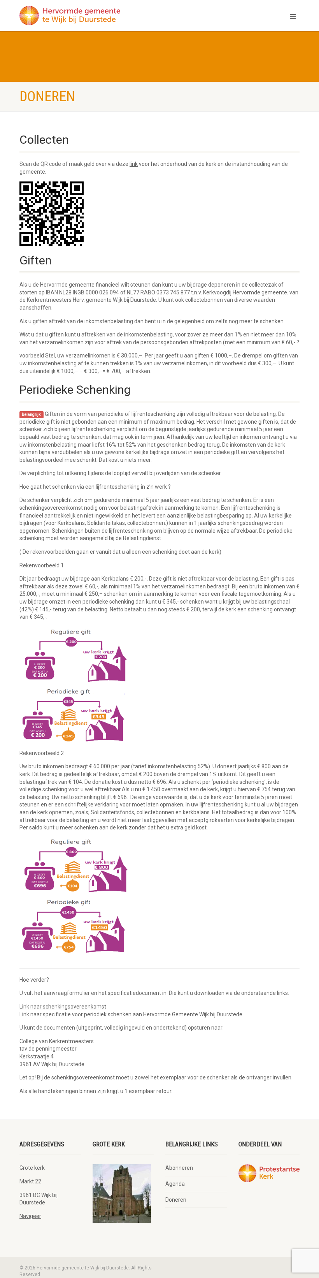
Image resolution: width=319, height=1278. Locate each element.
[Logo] (86, 15)
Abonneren (179, 1168)
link (134, 164)
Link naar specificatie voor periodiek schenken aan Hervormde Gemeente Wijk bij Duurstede (130, 1014)
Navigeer (30, 1216)
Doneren (175, 1200)
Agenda (175, 1184)
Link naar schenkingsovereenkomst (62, 1006)
